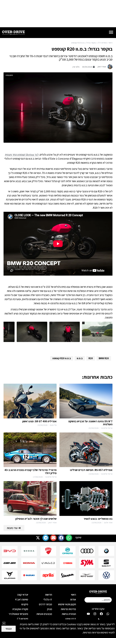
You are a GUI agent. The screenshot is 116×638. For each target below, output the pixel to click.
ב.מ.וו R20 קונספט (61, 358)
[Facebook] (101, 614)
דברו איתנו (70, 619)
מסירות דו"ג (102, 42)
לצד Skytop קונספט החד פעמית (22, 154)
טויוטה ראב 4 (21, 599)
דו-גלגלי (47, 599)
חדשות (48, 594)
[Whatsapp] (108, 614)
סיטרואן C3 (22, 619)
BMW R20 (104, 358)
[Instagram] (95, 614)
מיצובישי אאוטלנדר (18, 614)
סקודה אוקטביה (20, 609)
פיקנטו (24, 604)
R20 (91, 358)
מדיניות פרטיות (68, 609)
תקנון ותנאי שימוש (67, 604)
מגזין (49, 609)
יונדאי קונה (22, 594)
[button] (69, 538)
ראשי (110, 42)
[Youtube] (88, 614)
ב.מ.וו (80, 358)
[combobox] (98, 600)
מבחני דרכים (45, 604)
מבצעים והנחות (44, 614)
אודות (73, 599)
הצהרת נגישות (69, 614)
